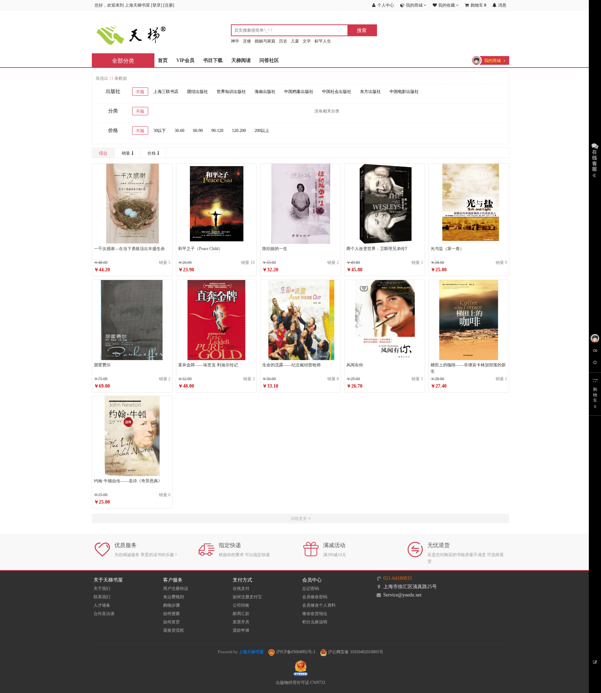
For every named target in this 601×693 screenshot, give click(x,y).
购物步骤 (171, 605)
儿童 (295, 41)
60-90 (198, 130)
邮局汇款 (241, 613)
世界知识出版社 (231, 91)
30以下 (159, 130)
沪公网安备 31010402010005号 (355, 651)
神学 (235, 41)
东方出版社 (370, 91)
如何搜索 (171, 613)
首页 (163, 60)
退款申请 (241, 630)
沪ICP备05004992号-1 (295, 651)
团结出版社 (197, 91)
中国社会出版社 (336, 91)
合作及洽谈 (104, 613)
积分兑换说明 (314, 622)
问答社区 (269, 60)
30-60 (179, 130)
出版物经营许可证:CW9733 (300, 682)
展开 (595, 159)
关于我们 (102, 588)
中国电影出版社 (404, 91)
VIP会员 (185, 60)
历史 (283, 41)
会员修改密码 (314, 596)
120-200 (239, 130)
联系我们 (102, 596)
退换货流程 (173, 630)
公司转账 (241, 605)
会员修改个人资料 (319, 605)
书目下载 (213, 60)
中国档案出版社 (298, 91)
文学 (307, 41)
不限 (140, 91)
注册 (169, 5)
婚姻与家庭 (265, 41)
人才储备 (102, 605)
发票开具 (241, 622)
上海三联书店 (165, 91)
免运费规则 (173, 596)
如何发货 (171, 622)
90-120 (217, 130)
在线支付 (241, 588)
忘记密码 (310, 588)
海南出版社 (265, 91)
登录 (156, 5)
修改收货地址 (314, 613)
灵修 (247, 41)
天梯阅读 (241, 60)
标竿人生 (322, 41)
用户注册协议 (175, 588)
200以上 (262, 130)
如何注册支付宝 (247, 596)
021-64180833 (397, 578)
